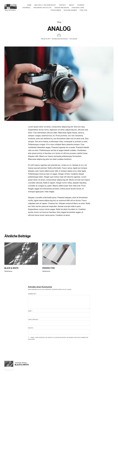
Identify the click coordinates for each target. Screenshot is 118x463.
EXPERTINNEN (56, 10)
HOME (29, 5)
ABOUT (71, 5)
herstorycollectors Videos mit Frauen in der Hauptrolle (53, 448)
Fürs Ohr (83, 10)
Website (30, 328)
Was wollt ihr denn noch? (45, 5)
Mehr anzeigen (106, 236)
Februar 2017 (59, 396)
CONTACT (62, 5)
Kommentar (32, 294)
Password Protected (43, 7)
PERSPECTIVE (48, 268)
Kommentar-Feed (59, 426)
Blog (59, 22)
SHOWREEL (27, 7)
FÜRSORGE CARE (78, 7)
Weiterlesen (8, 271)
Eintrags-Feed (59, 423)
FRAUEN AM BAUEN (62, 7)
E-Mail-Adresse (33, 319)
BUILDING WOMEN (70, 10)
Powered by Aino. (75, 448)
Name (30, 311)
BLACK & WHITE (11, 268)
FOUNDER (80, 5)
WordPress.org (59, 430)
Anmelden (59, 420)
